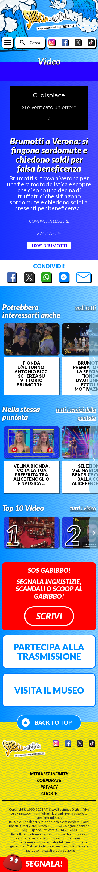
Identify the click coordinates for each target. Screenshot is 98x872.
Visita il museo (49, 690)
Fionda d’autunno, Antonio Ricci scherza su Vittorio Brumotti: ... (31, 374)
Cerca (35, 42)
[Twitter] (78, 42)
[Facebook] (65, 42)
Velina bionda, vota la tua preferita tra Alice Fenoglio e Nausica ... (31, 475)
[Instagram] (52, 42)
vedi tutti (85, 307)
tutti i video (83, 508)
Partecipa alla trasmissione (49, 652)
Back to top (53, 722)
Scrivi (49, 616)
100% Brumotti (49, 245)
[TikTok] (91, 42)
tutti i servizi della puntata (76, 413)
